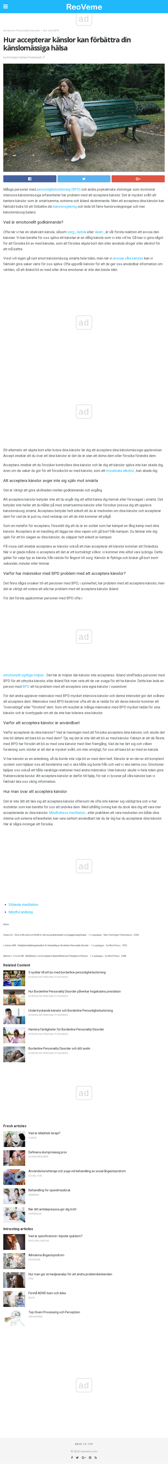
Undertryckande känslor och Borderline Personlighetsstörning (70, 1010)
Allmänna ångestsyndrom (46, 1255)
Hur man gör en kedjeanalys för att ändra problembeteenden (70, 1274)
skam (99, 232)
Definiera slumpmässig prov (47, 1152)
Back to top (84, 1444)
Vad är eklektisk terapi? (44, 1133)
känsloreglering (65, 206)
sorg (70, 232)
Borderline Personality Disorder (21, 30)
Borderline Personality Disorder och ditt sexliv (59, 1048)
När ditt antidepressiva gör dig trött (52, 1209)
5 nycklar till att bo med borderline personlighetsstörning (67, 972)
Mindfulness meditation (67, 813)
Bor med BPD (51, 30)
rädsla (81, 232)
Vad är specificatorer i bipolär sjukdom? (55, 1236)
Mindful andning (21, 912)
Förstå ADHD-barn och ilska (47, 1293)
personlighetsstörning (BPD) (58, 189)
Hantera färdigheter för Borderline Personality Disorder (66, 1029)
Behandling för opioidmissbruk (49, 1190)
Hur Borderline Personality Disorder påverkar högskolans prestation (74, 991)
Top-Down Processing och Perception (54, 1312)
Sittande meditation (23, 905)
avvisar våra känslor (128, 258)
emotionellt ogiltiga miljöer (23, 675)
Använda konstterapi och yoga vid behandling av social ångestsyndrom (77, 1171)
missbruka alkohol (120, 471)
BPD (26, 687)
